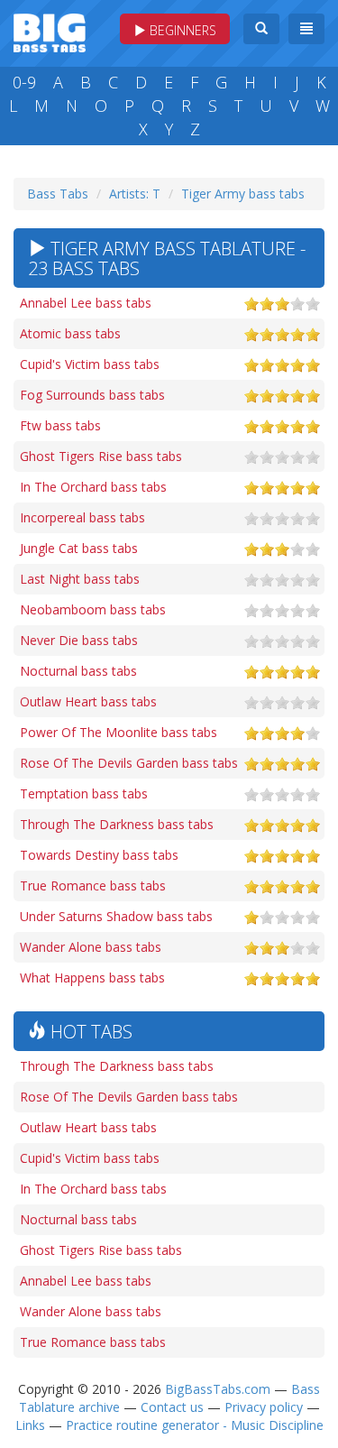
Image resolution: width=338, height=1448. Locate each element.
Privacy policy (263, 1407)
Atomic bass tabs (70, 333)
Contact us (172, 1407)
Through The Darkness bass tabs (117, 824)
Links (30, 1425)
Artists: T (134, 193)
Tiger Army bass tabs (243, 193)
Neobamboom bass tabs (93, 609)
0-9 (24, 82)
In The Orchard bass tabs (93, 486)
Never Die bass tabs (79, 640)
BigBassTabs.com (217, 1388)
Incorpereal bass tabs (82, 517)
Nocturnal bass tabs (78, 670)
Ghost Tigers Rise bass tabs (101, 456)
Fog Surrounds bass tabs (92, 394)
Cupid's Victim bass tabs (90, 364)
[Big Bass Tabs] (50, 31)
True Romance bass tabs (93, 885)
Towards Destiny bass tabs (99, 854)
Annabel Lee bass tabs (85, 302)
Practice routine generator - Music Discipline (195, 1425)
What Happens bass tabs (92, 977)
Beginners (181, 30)
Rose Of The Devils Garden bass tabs (129, 762)
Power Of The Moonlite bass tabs (118, 732)
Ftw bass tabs (60, 425)
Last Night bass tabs (80, 578)
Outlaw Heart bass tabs (88, 701)
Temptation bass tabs (84, 793)
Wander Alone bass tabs (90, 946)
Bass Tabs (57, 193)
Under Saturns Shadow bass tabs (116, 916)
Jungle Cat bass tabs (79, 548)
